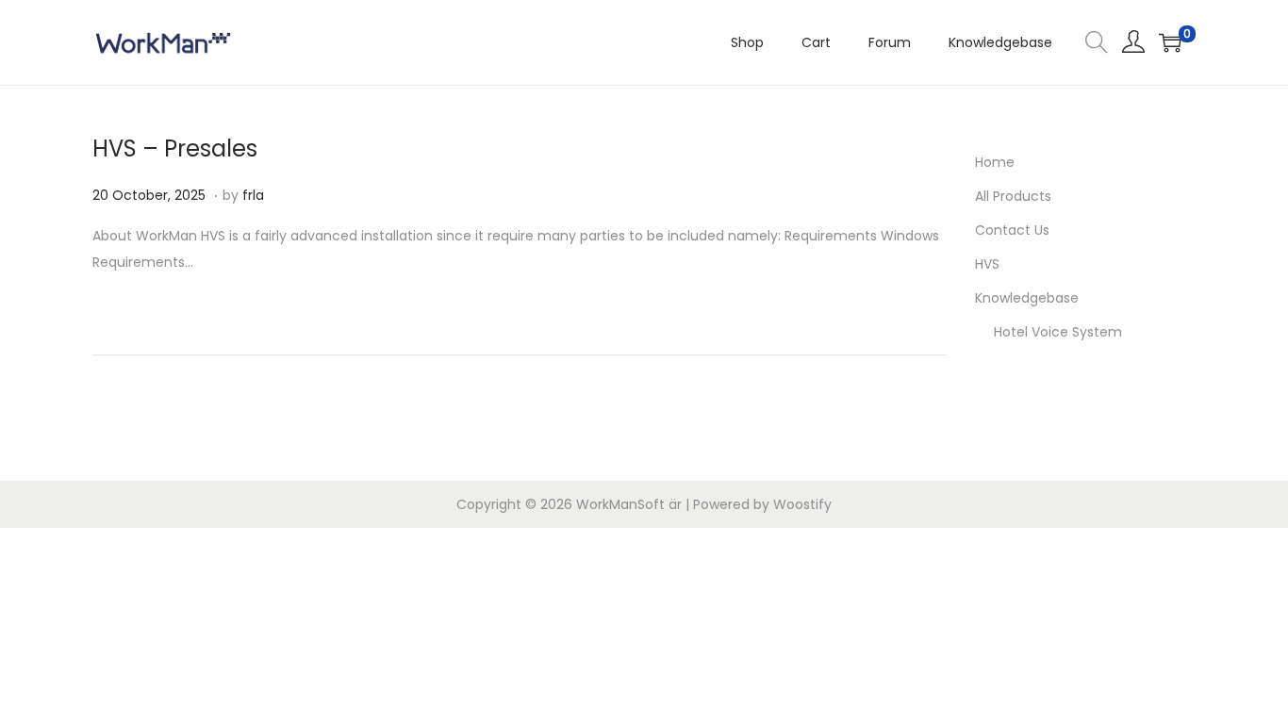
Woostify (802, 504)
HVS (987, 264)
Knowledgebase (1027, 297)
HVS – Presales (174, 148)
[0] (1170, 42)
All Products (1013, 196)
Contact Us (1012, 230)
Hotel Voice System (1058, 331)
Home (995, 162)
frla (253, 195)
